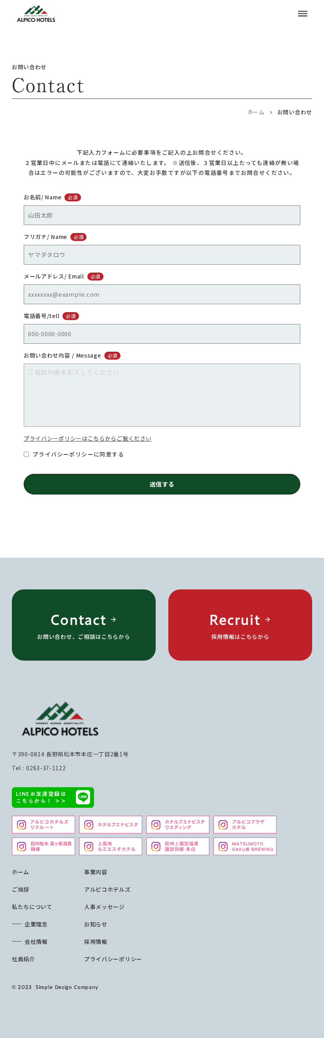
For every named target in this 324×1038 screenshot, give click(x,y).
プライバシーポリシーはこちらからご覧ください (87, 438)
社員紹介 (23, 959)
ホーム (256, 112)
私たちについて (32, 907)
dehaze (302, 13)
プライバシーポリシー (113, 959)
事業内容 (95, 872)
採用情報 (95, 941)
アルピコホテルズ (107, 889)
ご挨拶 (20, 889)
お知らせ (95, 924)
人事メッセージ (104, 907)
